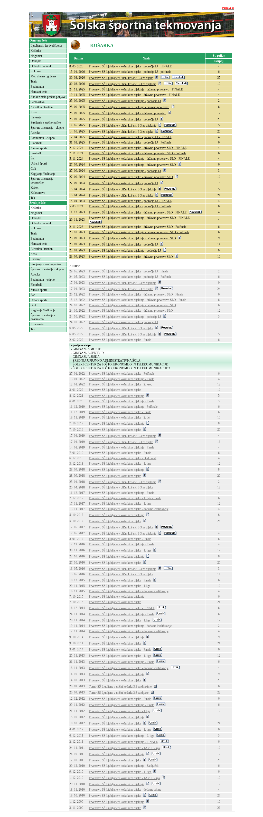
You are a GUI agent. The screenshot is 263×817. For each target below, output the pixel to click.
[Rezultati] (178, 78)
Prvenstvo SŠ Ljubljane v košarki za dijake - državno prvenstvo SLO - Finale (136, 294)
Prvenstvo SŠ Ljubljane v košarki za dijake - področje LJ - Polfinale (130, 142)
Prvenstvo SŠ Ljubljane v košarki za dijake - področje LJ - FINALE (130, 66)
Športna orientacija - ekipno (47, 127)
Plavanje (36, 117)
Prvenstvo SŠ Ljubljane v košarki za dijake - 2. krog (120, 384)
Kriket (34, 187)
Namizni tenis (39, 92)
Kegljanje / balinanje (43, 174)
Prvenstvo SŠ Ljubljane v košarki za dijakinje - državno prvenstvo (129, 107)
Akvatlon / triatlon (42, 107)
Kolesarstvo (38, 193)
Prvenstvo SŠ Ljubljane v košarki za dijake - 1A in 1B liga (124, 748)
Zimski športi (39, 148)
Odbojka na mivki (41, 66)
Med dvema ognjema (43, 76)
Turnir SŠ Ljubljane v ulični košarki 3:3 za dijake (118, 693)
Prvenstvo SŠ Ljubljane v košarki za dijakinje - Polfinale (123, 406)
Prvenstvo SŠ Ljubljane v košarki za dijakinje (116, 396)
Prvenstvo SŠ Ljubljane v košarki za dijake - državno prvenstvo (127, 113)
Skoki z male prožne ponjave (48, 97)
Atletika (35, 133)
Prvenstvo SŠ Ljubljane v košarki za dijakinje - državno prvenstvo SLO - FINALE (139, 158)
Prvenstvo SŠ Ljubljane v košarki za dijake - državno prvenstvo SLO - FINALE (137, 148)
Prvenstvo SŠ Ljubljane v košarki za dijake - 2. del (119, 417)
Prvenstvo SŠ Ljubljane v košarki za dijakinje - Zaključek (123, 766)
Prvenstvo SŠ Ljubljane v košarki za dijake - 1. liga (120, 463)
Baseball (36, 153)
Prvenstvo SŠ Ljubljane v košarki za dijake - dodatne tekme (125, 789)
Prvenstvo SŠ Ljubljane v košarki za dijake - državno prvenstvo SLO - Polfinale (137, 153)
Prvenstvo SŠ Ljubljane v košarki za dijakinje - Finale (121, 379)
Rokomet (36, 71)
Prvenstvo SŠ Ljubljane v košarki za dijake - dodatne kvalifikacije (128, 509)
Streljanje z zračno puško (46, 122)
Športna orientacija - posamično (43, 180)
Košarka (36, 51)
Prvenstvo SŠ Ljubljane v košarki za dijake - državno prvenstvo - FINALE (134, 95)
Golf (33, 168)
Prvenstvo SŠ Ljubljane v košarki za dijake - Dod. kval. (122, 458)
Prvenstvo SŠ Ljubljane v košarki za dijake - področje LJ (123, 119)
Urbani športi (39, 163)
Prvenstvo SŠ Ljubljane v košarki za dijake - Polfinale (121, 373)
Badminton (37, 86)
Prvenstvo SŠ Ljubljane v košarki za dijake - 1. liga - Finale (125, 498)
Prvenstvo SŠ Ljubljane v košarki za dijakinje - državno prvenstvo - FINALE (136, 89)
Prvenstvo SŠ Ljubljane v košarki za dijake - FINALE (122, 608)
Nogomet (36, 56)
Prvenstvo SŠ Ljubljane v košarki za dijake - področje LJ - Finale (128, 271)
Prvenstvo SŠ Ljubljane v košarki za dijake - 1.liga (119, 586)
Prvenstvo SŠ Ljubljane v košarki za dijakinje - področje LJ (125, 101)
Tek (33, 198)
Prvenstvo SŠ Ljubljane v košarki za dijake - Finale (120, 340)
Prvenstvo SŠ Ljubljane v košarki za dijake (115, 390)
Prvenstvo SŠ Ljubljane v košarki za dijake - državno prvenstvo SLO (131, 177)
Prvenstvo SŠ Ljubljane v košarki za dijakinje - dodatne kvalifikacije (130, 626)
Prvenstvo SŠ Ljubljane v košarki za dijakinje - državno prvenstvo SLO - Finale (137, 300)
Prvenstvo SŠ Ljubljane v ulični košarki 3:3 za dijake (121, 78)
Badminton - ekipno (43, 138)
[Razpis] (156, 78)
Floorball (36, 143)
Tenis (34, 81)
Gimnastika (37, 102)
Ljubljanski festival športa (46, 45)
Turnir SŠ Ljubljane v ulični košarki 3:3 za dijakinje (120, 686)
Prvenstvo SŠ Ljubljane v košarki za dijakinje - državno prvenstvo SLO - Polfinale (139, 232)
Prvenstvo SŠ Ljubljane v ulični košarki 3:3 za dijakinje (122, 84)
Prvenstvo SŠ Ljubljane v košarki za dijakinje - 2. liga (121, 736)
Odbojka (36, 61)
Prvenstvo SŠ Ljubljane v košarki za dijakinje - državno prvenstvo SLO (132, 165)
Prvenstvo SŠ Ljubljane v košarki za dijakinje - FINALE (123, 742)
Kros (34, 112)
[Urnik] (165, 78)
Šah (33, 158)
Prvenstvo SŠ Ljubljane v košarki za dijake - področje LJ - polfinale (130, 72)
